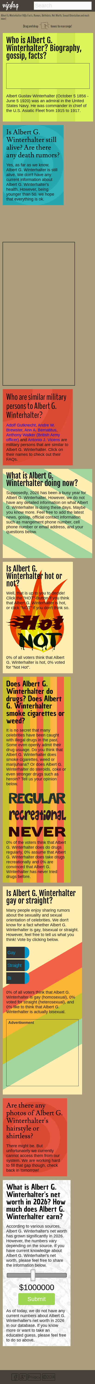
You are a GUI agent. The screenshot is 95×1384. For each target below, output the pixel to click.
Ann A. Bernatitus (40, 430)
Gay (11, 952)
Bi (9, 978)
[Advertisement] (38, 313)
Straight (14, 965)
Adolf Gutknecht (21, 425)
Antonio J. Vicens (44, 439)
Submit (36, 1299)
